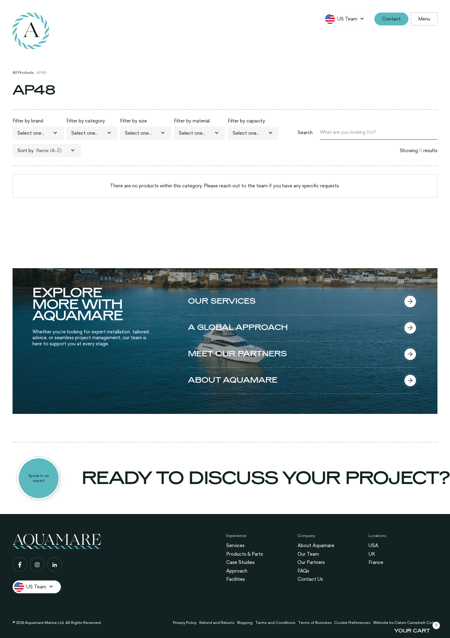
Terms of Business (315, 623)
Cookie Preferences (352, 623)
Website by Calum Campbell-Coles (405, 623)
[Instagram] (37, 564)
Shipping (245, 623)
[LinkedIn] (54, 564)
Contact (391, 19)
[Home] (31, 31)
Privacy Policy (185, 623)
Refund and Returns (216, 623)
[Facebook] (20, 564)
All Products (23, 72)
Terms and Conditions (275, 623)
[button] (348, 19)
